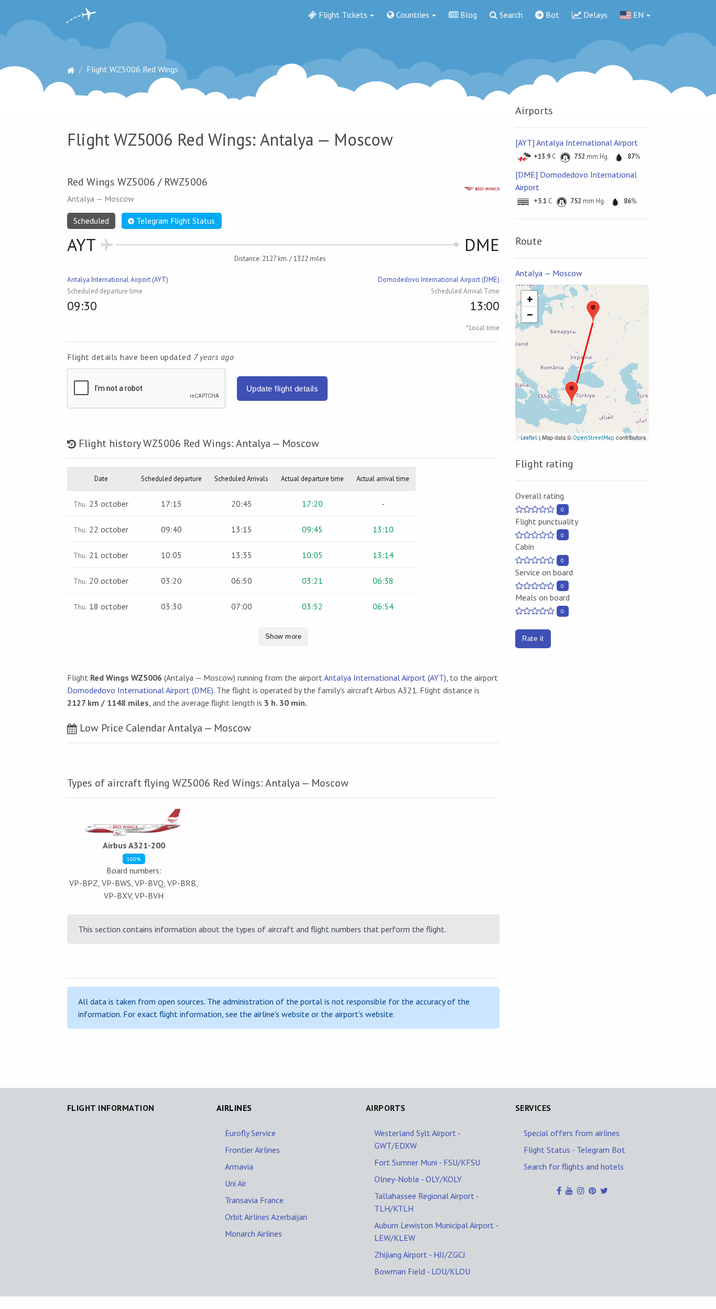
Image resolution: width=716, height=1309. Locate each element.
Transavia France (254, 1200)
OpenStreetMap (593, 437)
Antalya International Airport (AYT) (117, 279)
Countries (411, 14)
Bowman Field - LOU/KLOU (422, 1271)
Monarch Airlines (253, 1233)
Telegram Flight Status (174, 221)
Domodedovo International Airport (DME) (439, 279)
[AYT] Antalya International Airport (576, 142)
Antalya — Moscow (548, 273)
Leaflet (528, 437)
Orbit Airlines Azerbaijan (266, 1217)
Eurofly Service (250, 1133)
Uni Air (235, 1183)
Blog (467, 14)
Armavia (239, 1166)
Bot (551, 14)
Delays (594, 14)
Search (510, 14)
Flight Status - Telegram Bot (574, 1149)
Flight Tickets (342, 14)
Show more (283, 636)
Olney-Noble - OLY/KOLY (418, 1179)
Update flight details (282, 388)
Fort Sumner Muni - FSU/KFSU (427, 1162)
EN (637, 14)
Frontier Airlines (252, 1149)
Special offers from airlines (572, 1133)
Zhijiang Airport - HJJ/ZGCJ (419, 1254)
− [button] (530, 314)
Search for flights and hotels (574, 1166)
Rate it (533, 638)
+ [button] (530, 298)
